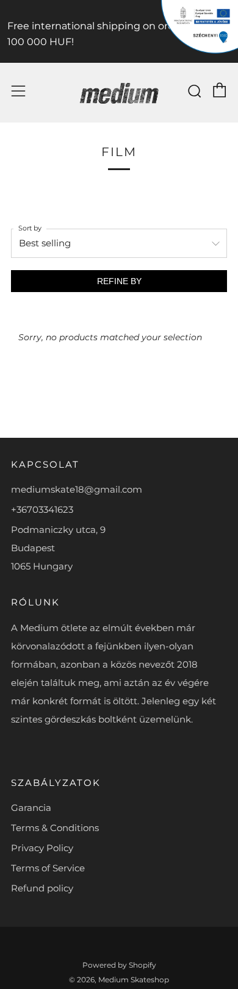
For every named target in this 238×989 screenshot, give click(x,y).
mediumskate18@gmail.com (76, 489)
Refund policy (42, 888)
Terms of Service (48, 868)
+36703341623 (42, 509)
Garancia (31, 807)
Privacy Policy (42, 848)
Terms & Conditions (55, 828)
